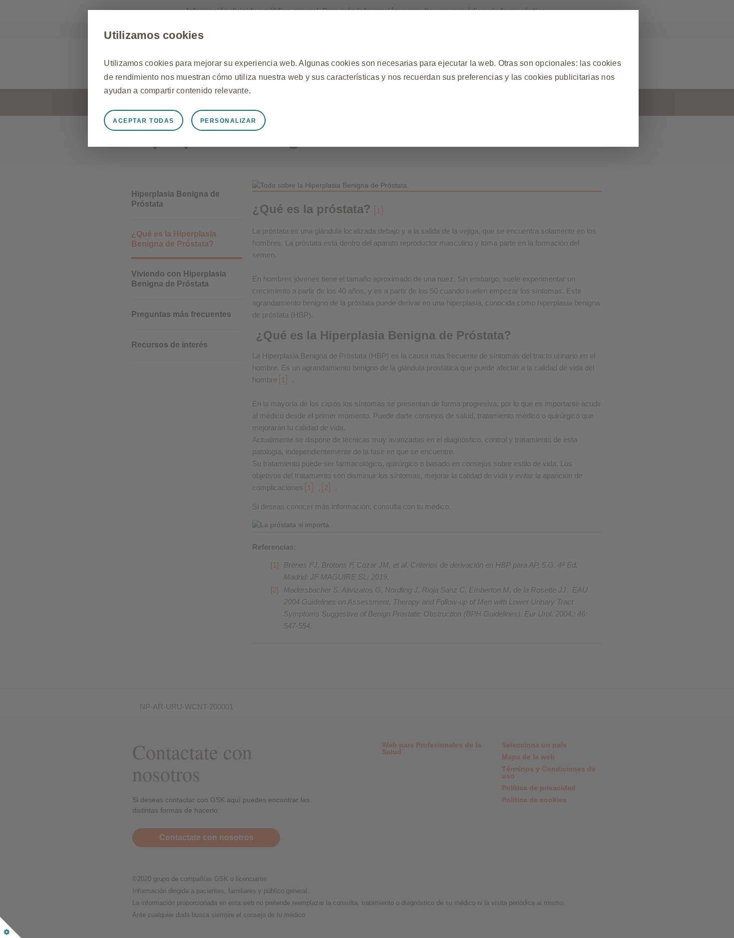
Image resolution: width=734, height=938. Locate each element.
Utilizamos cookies (154, 35)
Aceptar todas (143, 120)
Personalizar (228, 120)
